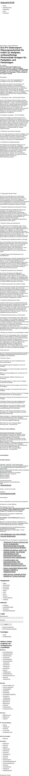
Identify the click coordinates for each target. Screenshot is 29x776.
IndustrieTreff (7, 2)
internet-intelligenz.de (8, 763)
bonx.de (5, 670)
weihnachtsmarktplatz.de (9, 761)
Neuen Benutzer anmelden (9, 629)
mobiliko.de (6, 726)
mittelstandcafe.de (8, 654)
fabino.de (5, 738)
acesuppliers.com (7, 732)
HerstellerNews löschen (6, 527)
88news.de (6, 743)
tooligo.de (5, 728)
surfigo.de (5, 705)
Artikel (4, 583)
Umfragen (5, 599)
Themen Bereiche (7, 597)
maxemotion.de (7, 766)
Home (4, 5)
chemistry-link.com (8, 708)
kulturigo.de (6, 750)
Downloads (6, 9)
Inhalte (5, 590)
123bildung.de (7, 672)
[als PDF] (9, 464)
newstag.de (6, 768)
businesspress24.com (8, 675)
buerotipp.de (6, 668)
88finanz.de (6, 717)
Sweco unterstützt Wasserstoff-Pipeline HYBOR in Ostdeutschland (15, 570)
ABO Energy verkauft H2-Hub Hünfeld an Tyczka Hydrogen (14, 575)
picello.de (5, 756)
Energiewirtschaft (7, 494)
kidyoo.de (5, 745)
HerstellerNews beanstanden (7, 528)
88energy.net (6, 703)
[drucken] (2, 464)
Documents (6, 587)
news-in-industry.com (8, 685)
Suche (4, 594)
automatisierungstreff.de (9, 694)
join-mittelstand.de (8, 652)
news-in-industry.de (8, 687)
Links (4, 11)
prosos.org (6, 752)
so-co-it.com (6, 730)
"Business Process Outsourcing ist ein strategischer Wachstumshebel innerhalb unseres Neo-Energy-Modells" (15, 545)
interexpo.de (6, 657)
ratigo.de (5, 718)
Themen (5, 596)
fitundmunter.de (7, 759)
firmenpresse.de (7, 655)
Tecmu (8, 775)
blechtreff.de (6, 692)
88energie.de (6, 701)
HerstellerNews (7, 636)
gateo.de (5, 747)
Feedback (5, 605)
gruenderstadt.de (7, 659)
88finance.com (7, 715)
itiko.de (5, 725)
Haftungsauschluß (5, 523)
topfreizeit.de (6, 748)
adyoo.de (5, 757)
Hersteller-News (7, 7)
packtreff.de (6, 690)
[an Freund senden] (17, 464)
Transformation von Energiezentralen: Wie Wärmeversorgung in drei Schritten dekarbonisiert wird (14, 562)
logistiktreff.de (6, 699)
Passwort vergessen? (8, 627)
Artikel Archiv (6, 585)
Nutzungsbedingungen (9, 610)
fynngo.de (5, 765)
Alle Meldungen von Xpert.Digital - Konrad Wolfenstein (13, 535)
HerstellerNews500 (8, 607)
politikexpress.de (7, 770)
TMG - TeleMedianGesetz (21, 523)
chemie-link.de (7, 707)
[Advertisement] (14, 29)
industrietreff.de (7, 689)
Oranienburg (5, 485)
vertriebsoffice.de (7, 673)
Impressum (6, 13)
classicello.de (6, 754)
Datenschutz (8, 524)
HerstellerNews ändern (19, 527)
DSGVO (20, 524)
